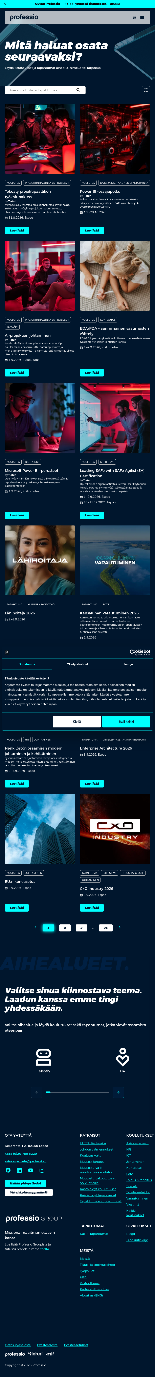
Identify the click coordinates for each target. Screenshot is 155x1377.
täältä (44, 1249)
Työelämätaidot (138, 1192)
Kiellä (77, 721)
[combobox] (45, 90)
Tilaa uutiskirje (137, 1240)
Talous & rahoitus (139, 1180)
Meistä (85, 1258)
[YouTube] (30, 1170)
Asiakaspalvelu (137, 1143)
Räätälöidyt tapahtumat (98, 1195)
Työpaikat (87, 1271)
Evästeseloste (47, 1345)
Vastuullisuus (89, 1283)
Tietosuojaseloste (18, 1345)
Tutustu (114, 3)
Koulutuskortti (91, 1155)
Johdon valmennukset (96, 1149)
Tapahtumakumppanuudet (100, 1201)
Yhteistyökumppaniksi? (29, 1192)
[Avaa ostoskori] (134, 17)
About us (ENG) (91, 1295)
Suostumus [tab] (27, 664)
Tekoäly (131, 1186)
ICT (128, 1155)
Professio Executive (94, 1289)
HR (128, 1149)
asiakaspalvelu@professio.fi (25, 1161)
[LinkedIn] (19, 1170)
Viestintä (132, 1204)
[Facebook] (8, 1170)
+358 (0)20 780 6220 (21, 1153)
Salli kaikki (126, 721)
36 (103, 928)
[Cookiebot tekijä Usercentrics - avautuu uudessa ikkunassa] (132, 653)
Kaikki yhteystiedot (25, 1183)
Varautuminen (137, 1198)
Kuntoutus (134, 1167)
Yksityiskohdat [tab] (77, 664)
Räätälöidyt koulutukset (98, 1189)
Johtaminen (135, 1161)
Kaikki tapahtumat (94, 1233)
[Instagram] (42, 1170)
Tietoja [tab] (128, 664)
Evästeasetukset (76, 1345)
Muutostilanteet (92, 1161)
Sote (129, 1174)
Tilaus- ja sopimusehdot (97, 1264)
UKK (83, 1277)
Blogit (130, 1233)
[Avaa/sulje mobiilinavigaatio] (142, 17)
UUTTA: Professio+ (93, 1143)
